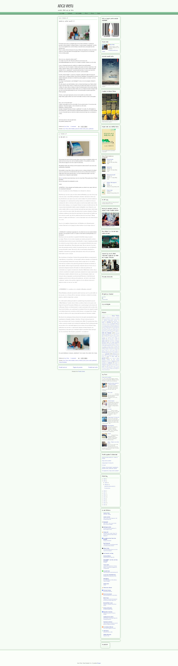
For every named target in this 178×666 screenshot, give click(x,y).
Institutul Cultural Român (112, 337)
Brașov (103, 322)
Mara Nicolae (110, 346)
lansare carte (104, 341)
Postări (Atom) (81, 371)
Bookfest (109, 321)
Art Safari (117, 317)
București (109, 322)
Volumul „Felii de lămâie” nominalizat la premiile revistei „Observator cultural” (110, 468)
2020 (105, 479)
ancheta (113, 317)
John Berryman (110, 338)
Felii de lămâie (78, 13)
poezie (107, 354)
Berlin (112, 319)
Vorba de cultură (106, 368)
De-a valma (62, 13)
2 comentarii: (73, 126)
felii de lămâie (72, 128)
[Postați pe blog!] (82, 126)
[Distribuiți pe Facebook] (85, 126)
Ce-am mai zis (63, 137)
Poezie (92, 13)
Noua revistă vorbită (113, 350)
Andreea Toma (106, 513)
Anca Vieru (65, 6)
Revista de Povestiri (107, 607)
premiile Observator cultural (113, 355)
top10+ (116, 365)
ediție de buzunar (105, 331)
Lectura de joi (111, 341)
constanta (117, 324)
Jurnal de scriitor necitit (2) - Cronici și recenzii (113, 384)
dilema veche (116, 329)
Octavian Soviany (107, 590)
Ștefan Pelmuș (115, 364)
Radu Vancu (106, 597)
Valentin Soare (112, 366)
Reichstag (113, 360)
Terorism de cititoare (107, 621)
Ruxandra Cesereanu (107, 611)
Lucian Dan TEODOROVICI (109, 574)
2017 (105, 493)
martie (106, 482)
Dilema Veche (106, 548)
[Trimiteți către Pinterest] (86, 126)
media (103, 347)
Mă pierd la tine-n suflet (108, 631)
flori (103, 335)
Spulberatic (70, 13)
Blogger (99, 663)
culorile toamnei (104, 329)
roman (113, 361)
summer (116, 362)
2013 (105, 500)
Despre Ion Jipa (106, 635)
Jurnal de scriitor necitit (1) (66, 21)
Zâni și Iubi (110, 392)
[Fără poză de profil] (104, 177)
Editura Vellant (115, 330)
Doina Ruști (104, 330)
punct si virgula (112, 358)
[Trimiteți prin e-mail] (81, 126)
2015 (105, 496)
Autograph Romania (106, 319)
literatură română (111, 344)
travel (103, 366)
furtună (111, 336)
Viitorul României (63, 362)
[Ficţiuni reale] (104, 192)
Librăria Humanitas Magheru (113, 343)
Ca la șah (109, 409)
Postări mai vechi (93, 367)
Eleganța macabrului (107, 540)
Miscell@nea (106, 578)
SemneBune (104, 362)
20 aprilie (105, 562)
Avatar (104, 584)
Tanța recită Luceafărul (106, 377)
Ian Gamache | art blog (108, 553)
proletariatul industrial (107, 591)
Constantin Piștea (106, 325)
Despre (98, 13)
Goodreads (116, 336)
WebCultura (106, 630)
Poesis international (107, 594)
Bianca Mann (117, 319)
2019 (105, 480)
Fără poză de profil (111, 174)
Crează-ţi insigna (105, 299)
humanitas (103, 337)
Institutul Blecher (107, 556)
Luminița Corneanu (116, 345)
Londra (117, 344)
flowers (107, 336)
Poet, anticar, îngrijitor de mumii (109, 628)
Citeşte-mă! (105, 532)
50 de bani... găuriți (107, 514)
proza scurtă (88, 360)
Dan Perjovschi (106, 543)
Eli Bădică (111, 331)
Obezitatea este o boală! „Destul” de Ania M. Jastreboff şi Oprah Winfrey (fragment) (110, 534)
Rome (117, 361)
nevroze (116, 349)
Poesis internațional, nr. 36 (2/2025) (110, 595)
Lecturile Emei (106, 571)
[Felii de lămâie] (104, 161)
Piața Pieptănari (115, 352)
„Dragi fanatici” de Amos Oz (113, 417)
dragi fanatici (109, 330)
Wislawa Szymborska (105, 369)
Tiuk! (108, 365)
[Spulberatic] (104, 169)
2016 (105, 495)
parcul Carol (112, 351)
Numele (109, 433)
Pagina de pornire (77, 367)
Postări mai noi (63, 367)
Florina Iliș (113, 335)
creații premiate (116, 326)
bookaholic (104, 321)
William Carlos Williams (114, 368)
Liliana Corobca (104, 344)
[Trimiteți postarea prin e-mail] (79, 126)
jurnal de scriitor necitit (80, 128)
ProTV (103, 356)
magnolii (105, 346)
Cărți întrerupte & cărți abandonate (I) (110, 572)
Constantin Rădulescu (114, 325)
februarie (107, 484)
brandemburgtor (115, 321)
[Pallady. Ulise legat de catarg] (104, 184)
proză (103, 358)
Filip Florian (116, 334)
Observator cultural (105, 351)
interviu (77, 360)
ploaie (103, 354)
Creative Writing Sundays (107, 326)
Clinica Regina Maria (111, 324)
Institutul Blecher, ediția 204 (108, 557)
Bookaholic (105, 522)
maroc (116, 346)
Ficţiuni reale (109, 190)
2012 (105, 502)
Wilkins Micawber (107, 634)
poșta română (104, 355)
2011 (105, 504)
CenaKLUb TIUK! (114, 323)
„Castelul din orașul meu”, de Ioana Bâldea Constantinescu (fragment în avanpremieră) (110, 567)
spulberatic (91, 128)
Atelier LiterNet (106, 517)
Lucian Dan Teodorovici (106, 345)
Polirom (81, 360)
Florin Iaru (107, 335)
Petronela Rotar (105, 352)
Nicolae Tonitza (104, 350)
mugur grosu (106, 583)
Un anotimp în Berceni (108, 626)
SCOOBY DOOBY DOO (108, 609)
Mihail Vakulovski (109, 347)
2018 (105, 491)
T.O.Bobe (103, 365)
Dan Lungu (110, 329)
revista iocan (108, 361)
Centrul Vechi (104, 324)
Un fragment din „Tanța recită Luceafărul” (110, 470)
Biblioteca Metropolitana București (110, 320)
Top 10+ (112, 365)
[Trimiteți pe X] (84, 126)
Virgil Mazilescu (116, 367)
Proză (86, 13)
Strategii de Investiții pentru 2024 (109, 576)
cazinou (108, 323)
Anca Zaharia (107, 317)
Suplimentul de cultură (106, 364)
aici (62, 178)
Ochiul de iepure (111, 400)
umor (107, 366)
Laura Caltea (106, 564)
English (116, 331)
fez (111, 334)
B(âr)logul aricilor (107, 527)
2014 (105, 498)
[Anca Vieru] (102, 298)
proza (87, 128)
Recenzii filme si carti (108, 602)
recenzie (109, 360)
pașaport (116, 351)
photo (110, 352)
